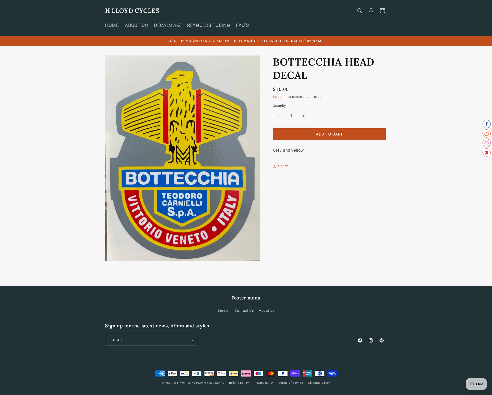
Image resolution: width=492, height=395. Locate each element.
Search (224, 310)
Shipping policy (319, 382)
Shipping (280, 97)
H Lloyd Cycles (184, 383)
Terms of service (291, 382)
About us (266, 310)
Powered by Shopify (210, 383)
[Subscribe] (191, 340)
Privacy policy (264, 382)
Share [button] (283, 166)
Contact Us (244, 310)
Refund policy (239, 382)
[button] (359, 10)
